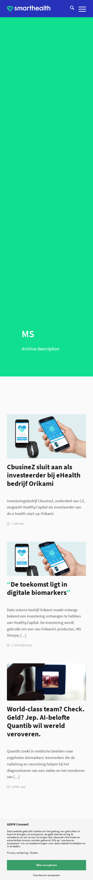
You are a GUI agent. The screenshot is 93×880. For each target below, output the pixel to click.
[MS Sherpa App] (46, 436)
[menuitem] (70, 8)
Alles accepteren (46, 865)
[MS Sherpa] (46, 559)
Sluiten (34, 852)
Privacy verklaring (17, 852)
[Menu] (80, 8)
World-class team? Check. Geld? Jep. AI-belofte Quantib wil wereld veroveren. (46, 721)
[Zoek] (70, 8)
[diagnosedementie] (46, 682)
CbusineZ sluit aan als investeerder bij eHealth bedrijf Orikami (43, 475)
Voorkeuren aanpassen (46, 875)
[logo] (28, 8)
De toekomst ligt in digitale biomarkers (38, 588)
